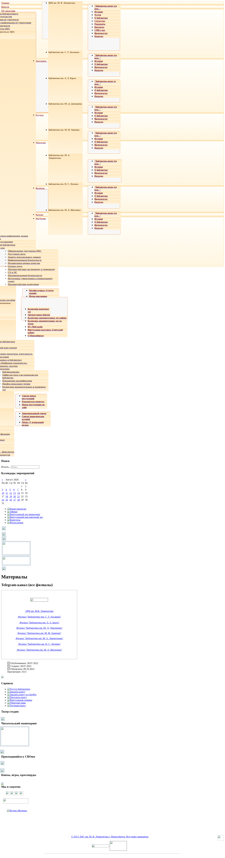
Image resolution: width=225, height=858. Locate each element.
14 (18, 493)
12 (10, 493)
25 (7, 500)
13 (14, 493)
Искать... (5, 467)
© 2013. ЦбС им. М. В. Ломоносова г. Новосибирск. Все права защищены (109, 836)
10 (3, 493)
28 (18, 500)
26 (10, 500)
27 (14, 500)
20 (14, 496)
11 (7, 493)
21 (18, 496)
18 (7, 496)
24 (3, 500)
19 (10, 496)
